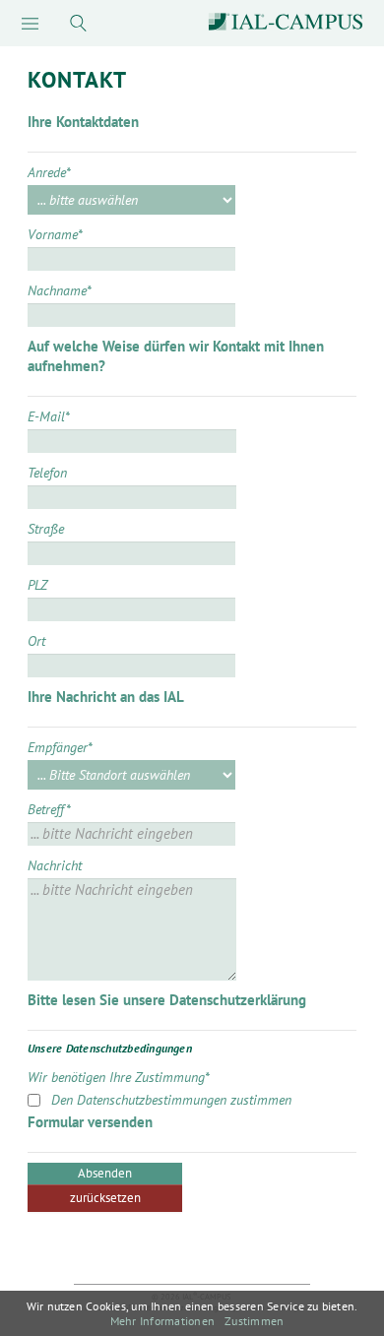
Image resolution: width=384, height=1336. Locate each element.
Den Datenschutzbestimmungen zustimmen (171, 1100)
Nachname (60, 290)
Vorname (55, 234)
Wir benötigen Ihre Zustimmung (119, 1077)
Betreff (49, 809)
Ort (36, 641)
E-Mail (49, 416)
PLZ (37, 585)
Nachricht (55, 865)
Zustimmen (254, 1320)
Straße (46, 529)
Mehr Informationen (162, 1320)
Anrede (49, 172)
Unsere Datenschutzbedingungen (110, 1048)
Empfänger (60, 747)
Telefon (47, 472)
